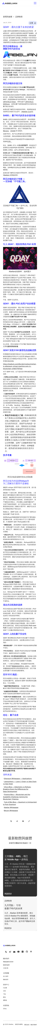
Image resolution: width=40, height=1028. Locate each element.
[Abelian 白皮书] (27, 111)
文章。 (10, 141)
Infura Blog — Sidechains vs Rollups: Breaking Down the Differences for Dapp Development (17, 789)
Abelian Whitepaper (11, 807)
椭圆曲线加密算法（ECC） (21, 666)
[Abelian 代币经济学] (10, 175)
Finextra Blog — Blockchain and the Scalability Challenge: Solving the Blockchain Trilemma (16, 797)
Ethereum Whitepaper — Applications (18, 778)
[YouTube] (6, 951)
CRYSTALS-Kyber (9, 102)
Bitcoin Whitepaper (11, 810)
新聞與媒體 (7, 17)
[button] (35, 3)
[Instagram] (10, 951)
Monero (6, 131)
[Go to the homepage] (9, 945)
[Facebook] (14, 951)
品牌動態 (18, 17)
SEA (30, 236)
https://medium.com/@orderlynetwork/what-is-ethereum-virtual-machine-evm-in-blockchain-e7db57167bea (19, 366)
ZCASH (13, 131)
